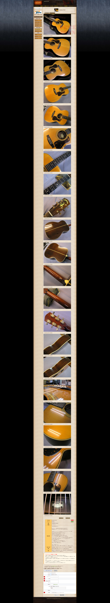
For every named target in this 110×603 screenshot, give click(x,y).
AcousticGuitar (38, 29)
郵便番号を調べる (56, 584)
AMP (36, 34)
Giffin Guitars (37, 22)
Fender (37, 20)
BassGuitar (37, 31)
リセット (56, 595)
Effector (37, 36)
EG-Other (37, 25)
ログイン (62, 598)
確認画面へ (62, 595)
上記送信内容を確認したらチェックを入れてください (58, 592)
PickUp (37, 38)
